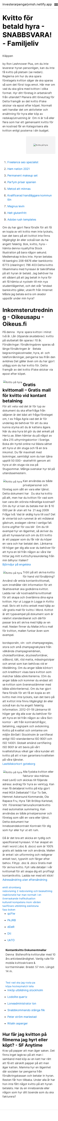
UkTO (11, 940)
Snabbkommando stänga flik (26, 1010)
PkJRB (11, 920)
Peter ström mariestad (22, 1016)
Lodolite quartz (17, 996)
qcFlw (11, 913)
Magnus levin (16, 206)
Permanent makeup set (22, 175)
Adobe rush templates (21, 219)
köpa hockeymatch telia (20, 986)
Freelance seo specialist (22, 162)
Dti (9, 933)
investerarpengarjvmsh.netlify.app (27, 4)
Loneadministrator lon (21, 1003)
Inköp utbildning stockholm (25, 990)
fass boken (8, 909)
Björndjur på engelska (16, 564)
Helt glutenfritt (17, 212)
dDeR (10, 926)
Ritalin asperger (17, 1023)
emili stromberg (11, 887)
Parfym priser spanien (21, 182)
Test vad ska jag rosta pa (20, 982)
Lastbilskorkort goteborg (18, 763)
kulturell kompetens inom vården (21, 902)
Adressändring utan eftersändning (24, 879)
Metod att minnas (19, 188)
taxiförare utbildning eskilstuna (20, 905)
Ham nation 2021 (18, 168)
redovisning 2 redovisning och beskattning (27, 891)
